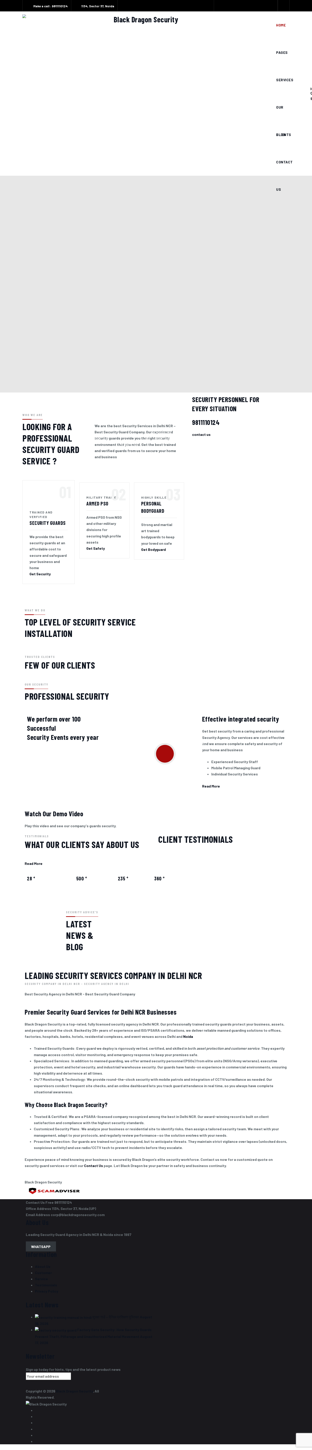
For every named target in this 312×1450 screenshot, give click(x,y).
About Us (42, 1266)
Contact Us (284, 168)
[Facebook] (221, 6)
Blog (281, 135)
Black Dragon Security (74, 1391)
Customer (43, 1272)
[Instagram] (260, 6)
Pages (282, 52)
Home (281, 25)
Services (284, 80)
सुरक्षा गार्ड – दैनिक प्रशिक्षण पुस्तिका (115, 1317)
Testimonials (46, 1285)
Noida (188, 1036)
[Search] (283, 5)
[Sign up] (78, 1377)
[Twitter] (231, 6)
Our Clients (283, 113)
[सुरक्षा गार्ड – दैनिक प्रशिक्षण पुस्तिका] (63, 1317)
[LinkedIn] (241, 6)
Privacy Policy (46, 1291)
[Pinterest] (270, 6)
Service (41, 1279)
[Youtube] (251, 6)
